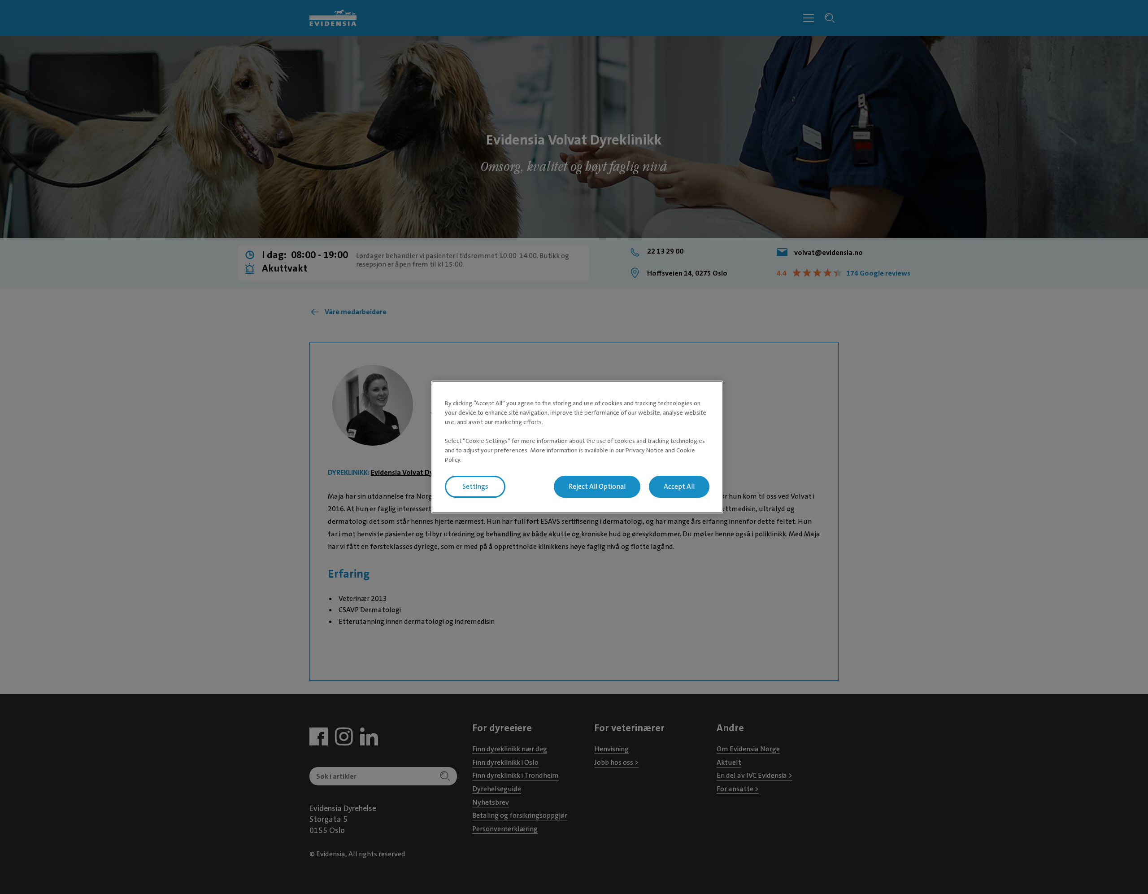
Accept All (679, 486)
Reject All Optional (597, 486)
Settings (475, 486)
